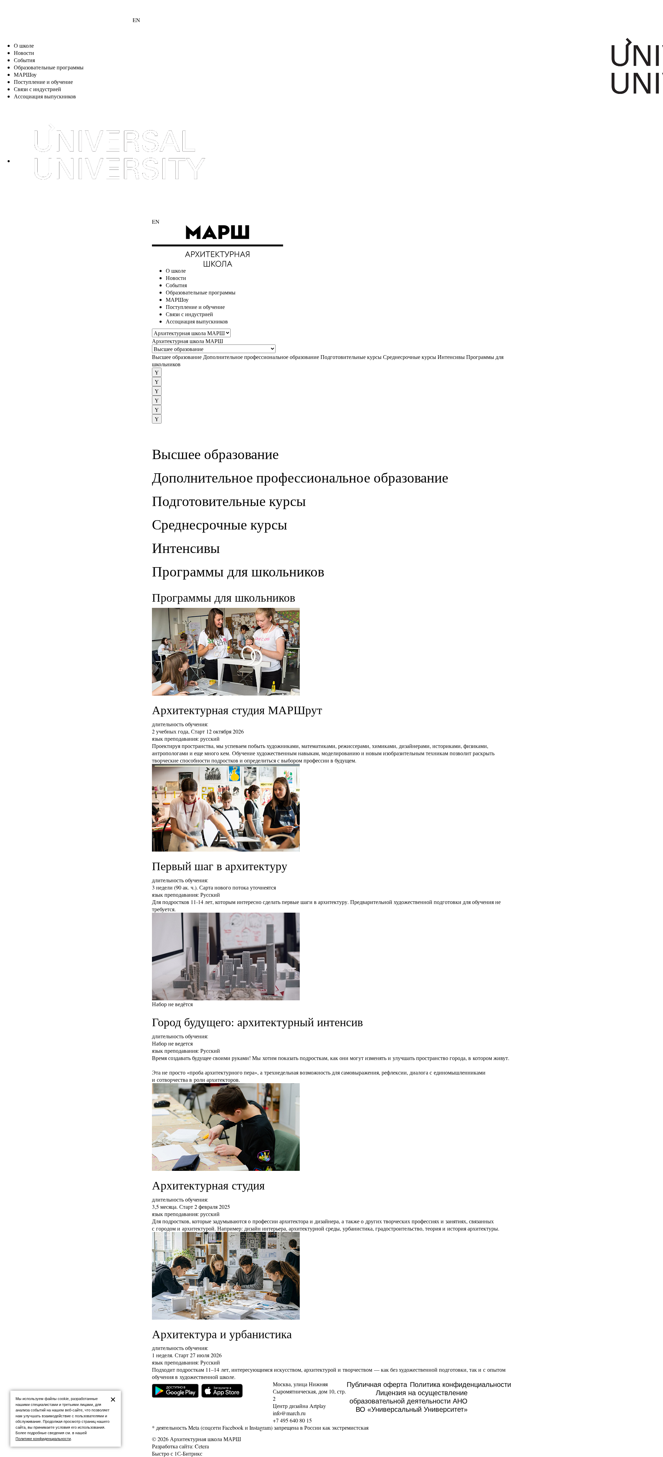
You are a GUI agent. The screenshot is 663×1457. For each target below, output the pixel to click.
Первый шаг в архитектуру (219, 866)
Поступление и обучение (43, 81)
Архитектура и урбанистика (222, 1334)
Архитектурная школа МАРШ (187, 340)
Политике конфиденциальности (43, 1439)
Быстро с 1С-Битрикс (177, 1453)
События (24, 60)
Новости (24, 52)
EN (136, 19)
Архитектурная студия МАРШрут (237, 710)
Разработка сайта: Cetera (180, 1446)
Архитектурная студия (208, 1185)
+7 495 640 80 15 (292, 1420)
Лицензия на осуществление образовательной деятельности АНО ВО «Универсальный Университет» (408, 1401)
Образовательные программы (49, 67)
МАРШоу (25, 74)
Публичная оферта (377, 1384)
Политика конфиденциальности (460, 1384)
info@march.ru (289, 1413)
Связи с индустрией (37, 89)
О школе (24, 45)
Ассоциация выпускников (45, 96)
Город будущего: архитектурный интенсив (257, 1022)
